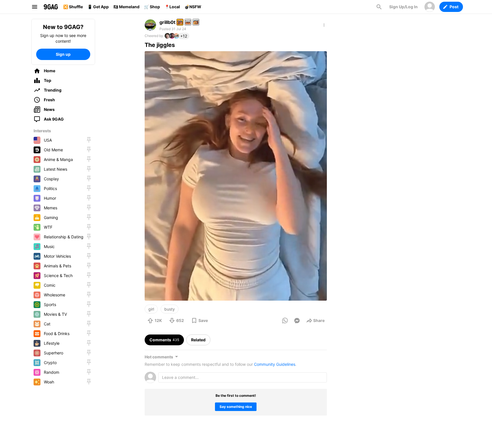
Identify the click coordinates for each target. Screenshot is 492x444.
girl (151, 309)
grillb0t (167, 22)
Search (379, 7)
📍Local (172, 6)
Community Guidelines (274, 364)
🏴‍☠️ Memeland (126, 6)
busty (169, 309)
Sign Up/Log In (403, 6)
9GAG (50, 7)
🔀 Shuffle (73, 6)
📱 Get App (98, 6)
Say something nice (236, 406)
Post (454, 6)
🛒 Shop (152, 6)
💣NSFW (192, 6)
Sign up (63, 54)
